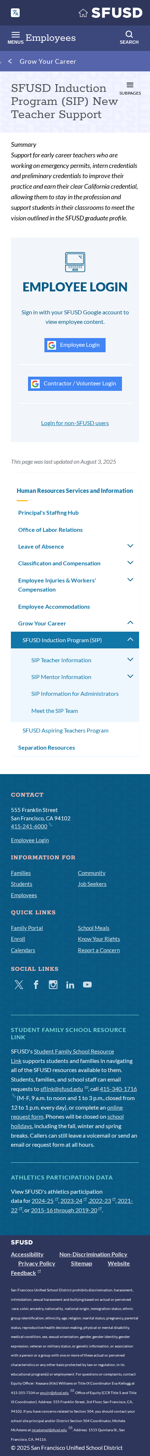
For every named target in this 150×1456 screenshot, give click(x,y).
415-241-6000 (29, 826)
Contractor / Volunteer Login (79, 383)
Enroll (18, 938)
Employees (24, 895)
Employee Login (79, 344)
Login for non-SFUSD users (75, 422)
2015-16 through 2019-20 (64, 1209)
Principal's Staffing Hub (48, 512)
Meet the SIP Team (54, 710)
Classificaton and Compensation (59, 563)
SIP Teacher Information (61, 659)
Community (92, 873)
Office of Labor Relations (50, 529)
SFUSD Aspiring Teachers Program (65, 730)
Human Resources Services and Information (75, 490)
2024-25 (43, 1200)
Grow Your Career (48, 61)
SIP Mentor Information (61, 676)
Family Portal (27, 928)
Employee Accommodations (54, 606)
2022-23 (100, 1200)
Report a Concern (99, 950)
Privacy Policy (36, 1263)
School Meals (94, 928)
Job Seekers (92, 883)
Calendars (23, 950)
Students (21, 883)
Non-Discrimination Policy (93, 1254)
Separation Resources (46, 747)
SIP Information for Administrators (75, 693)
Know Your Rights (99, 938)
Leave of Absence (41, 546)
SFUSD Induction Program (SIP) (62, 639)
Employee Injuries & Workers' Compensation (57, 585)
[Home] (111, 14)
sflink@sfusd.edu (61, 1088)
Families (21, 873)
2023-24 (71, 1200)
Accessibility (27, 1254)
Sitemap (81, 1263)
